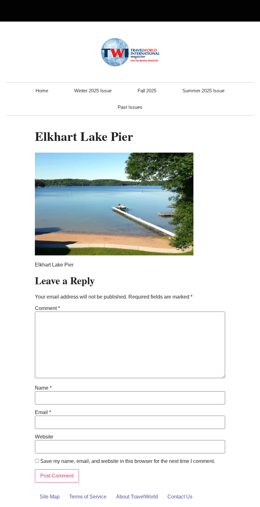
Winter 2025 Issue (93, 90)
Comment (47, 308)
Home (42, 90)
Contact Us (179, 496)
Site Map (50, 496)
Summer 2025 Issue (203, 90)
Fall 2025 (147, 90)
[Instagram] (246, 10)
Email (43, 412)
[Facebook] (235, 10)
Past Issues (130, 107)
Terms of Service (88, 496)
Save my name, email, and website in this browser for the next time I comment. (127, 461)
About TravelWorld (137, 496)
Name (43, 388)
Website (44, 436)
